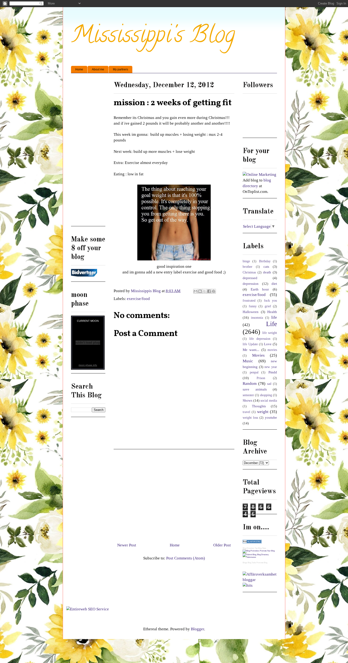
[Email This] (195, 291)
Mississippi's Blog (153, 37)
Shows (247, 400)
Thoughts (259, 406)
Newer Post (126, 545)
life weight (269, 333)
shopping (266, 395)
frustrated (249, 300)
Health (272, 312)
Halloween (251, 312)
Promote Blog (261, 563)
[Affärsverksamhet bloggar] (260, 579)
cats (266, 266)
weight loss (250, 417)
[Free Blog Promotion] (259, 551)
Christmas (249, 272)
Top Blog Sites (260, 548)
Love (268, 344)
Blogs (245, 563)
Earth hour (260, 289)
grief (268, 306)
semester (248, 395)
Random (250, 383)
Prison (261, 378)
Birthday (265, 261)
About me (98, 69)
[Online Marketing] (259, 174)
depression (251, 284)
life (274, 317)
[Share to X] (204, 291)
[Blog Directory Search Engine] (260, 557)
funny (253, 306)
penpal (254, 372)
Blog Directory (248, 548)
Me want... (251, 350)
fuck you (270, 300)
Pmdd (272, 372)
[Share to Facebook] (209, 291)
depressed (250, 278)
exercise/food (138, 298)
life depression (259, 339)
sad (269, 384)
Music (248, 361)
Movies (258, 355)
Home (79, 69)
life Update (250, 344)
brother (247, 266)
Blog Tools (252, 563)
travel (246, 412)
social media (268, 400)
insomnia (257, 317)
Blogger (197, 629)
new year (270, 367)
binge (246, 261)
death (267, 272)
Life (271, 323)
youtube (271, 417)
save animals (255, 389)
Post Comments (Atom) (185, 558)
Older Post (222, 545)
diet (274, 284)
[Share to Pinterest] (213, 291)
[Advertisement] (174, 494)
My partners (120, 69)
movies (272, 350)
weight (262, 411)
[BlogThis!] (200, 291)
